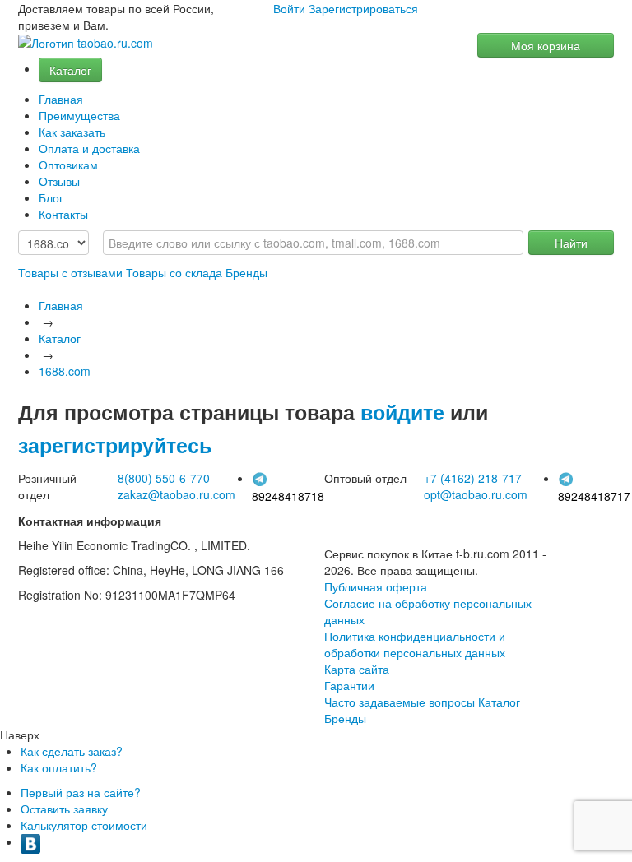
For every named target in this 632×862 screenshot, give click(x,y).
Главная (61, 98)
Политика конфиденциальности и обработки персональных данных (414, 644)
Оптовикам (68, 164)
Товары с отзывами (70, 272)
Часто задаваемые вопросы (399, 701)
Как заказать (72, 131)
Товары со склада (174, 272)
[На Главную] (85, 43)
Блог (51, 197)
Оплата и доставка (89, 148)
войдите (402, 412)
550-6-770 (164, 478)
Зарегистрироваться (363, 8)
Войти (289, 8)
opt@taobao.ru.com (475, 494)
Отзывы (59, 181)
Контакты (63, 214)
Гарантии (349, 685)
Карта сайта (356, 668)
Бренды (246, 272)
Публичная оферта (375, 586)
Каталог (70, 70)
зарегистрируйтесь (114, 445)
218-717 (473, 478)
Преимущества (79, 115)
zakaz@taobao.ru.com (176, 494)
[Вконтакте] (30, 841)
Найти (571, 242)
